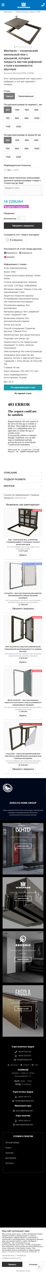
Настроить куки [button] (23, 1271)
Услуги (8, 1147)
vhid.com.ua (20, 498)
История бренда (12, 1142)
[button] (15, 239)
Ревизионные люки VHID (28, 11)
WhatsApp (14, 1065)
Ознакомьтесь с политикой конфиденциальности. (14, 1256)
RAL (13, 170)
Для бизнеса (10, 1158)
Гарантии (9, 1153)
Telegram (26, 1065)
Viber (36, 1065)
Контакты (9, 1163)
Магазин (8, 11)
